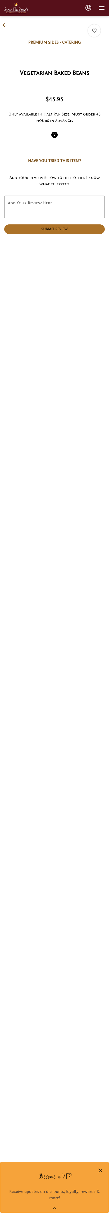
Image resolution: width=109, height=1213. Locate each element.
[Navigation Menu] (101, 7)
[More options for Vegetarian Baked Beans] (94, 30)
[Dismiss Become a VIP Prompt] (100, 1170)
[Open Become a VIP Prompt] (54, 1208)
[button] (6, 25)
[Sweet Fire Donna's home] (16, 8)
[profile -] (88, 7)
